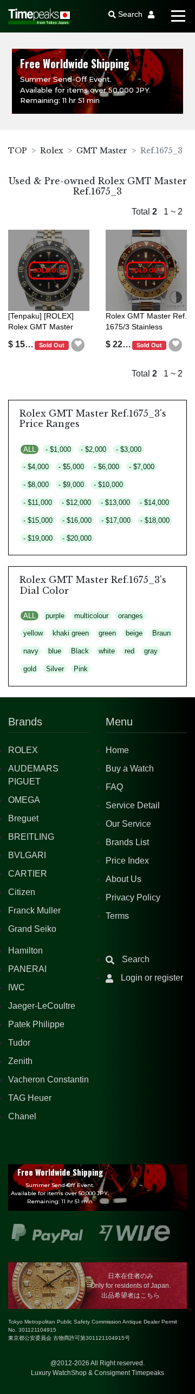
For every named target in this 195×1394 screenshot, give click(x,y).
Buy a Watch (130, 768)
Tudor (19, 1042)
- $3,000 (128, 449)
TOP (17, 150)
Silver (55, 669)
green (107, 633)
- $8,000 (36, 485)
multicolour (91, 616)
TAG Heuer (29, 1098)
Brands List (127, 842)
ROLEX (23, 750)
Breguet (23, 818)
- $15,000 (38, 520)
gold (29, 669)
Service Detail (133, 805)
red (129, 651)
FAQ (114, 787)
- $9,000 (71, 485)
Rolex (51, 150)
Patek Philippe (36, 1024)
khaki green (71, 633)
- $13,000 (115, 502)
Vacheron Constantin (48, 1079)
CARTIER (27, 873)
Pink (81, 669)
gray (151, 651)
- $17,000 (116, 520)
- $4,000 (36, 467)
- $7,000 (141, 467)
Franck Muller (34, 910)
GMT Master (101, 150)
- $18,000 (155, 520)
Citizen (21, 892)
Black (80, 651)
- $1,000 (58, 449)
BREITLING (31, 836)
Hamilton (25, 950)
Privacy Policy (133, 897)
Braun (161, 633)
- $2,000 (93, 449)
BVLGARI (27, 855)
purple (55, 616)
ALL (29, 449)
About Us (123, 879)
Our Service (128, 823)
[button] (78, 345)
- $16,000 (77, 520)
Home (117, 750)
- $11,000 (37, 502)
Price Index (127, 860)
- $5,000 (71, 467)
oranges (130, 616)
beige (134, 633)
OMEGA (24, 800)
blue (54, 651)
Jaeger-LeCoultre (41, 1005)
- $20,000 (77, 538)
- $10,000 (108, 485)
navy (30, 651)
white (107, 651)
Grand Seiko (32, 928)
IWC (16, 987)
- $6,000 (106, 467)
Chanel (22, 1116)
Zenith (20, 1061)
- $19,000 (38, 538)
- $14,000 (154, 502)
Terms (117, 915)
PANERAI (27, 969)
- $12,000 (76, 502)
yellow (33, 633)
